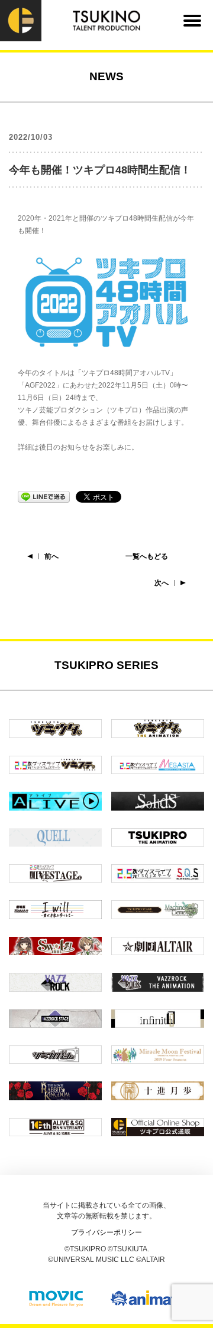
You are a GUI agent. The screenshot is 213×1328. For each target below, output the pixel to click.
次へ (161, 583)
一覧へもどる (146, 556)
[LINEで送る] (44, 496)
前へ (51, 556)
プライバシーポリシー (106, 1232)
